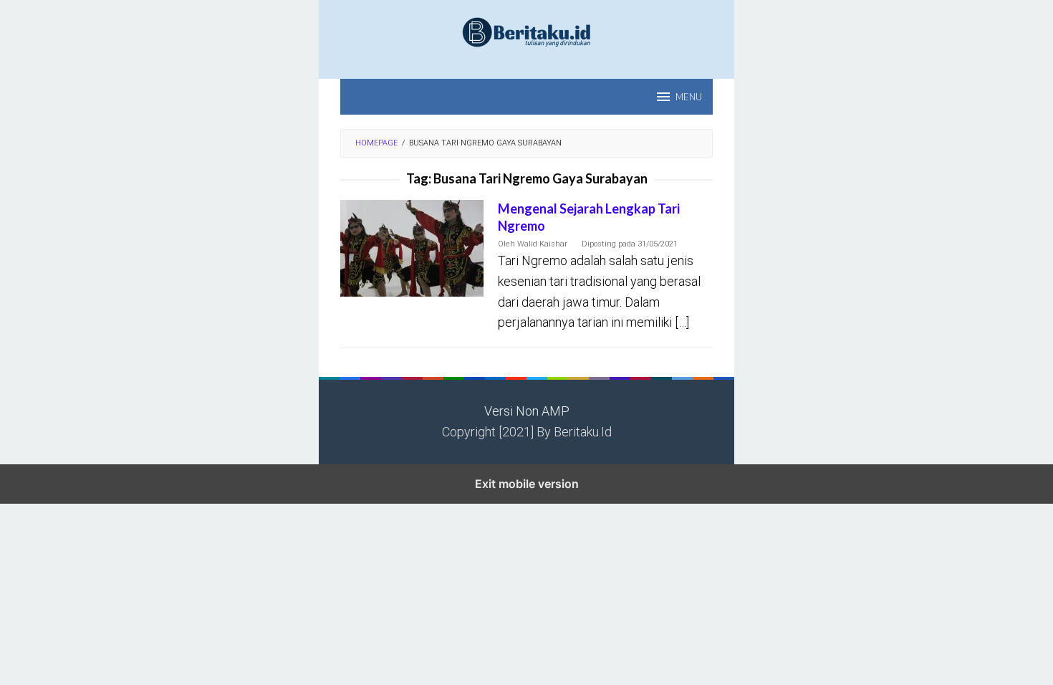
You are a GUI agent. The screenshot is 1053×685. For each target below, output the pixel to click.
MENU (688, 96)
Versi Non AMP (526, 410)
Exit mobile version (527, 483)
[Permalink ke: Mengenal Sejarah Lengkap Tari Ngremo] (412, 247)
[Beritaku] (526, 31)
